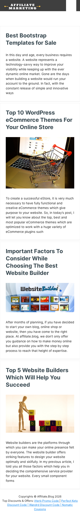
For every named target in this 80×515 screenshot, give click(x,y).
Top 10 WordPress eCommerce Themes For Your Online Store (39, 119)
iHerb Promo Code (47, 501)
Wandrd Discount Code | (45, 505)
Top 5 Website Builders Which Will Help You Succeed (37, 377)
